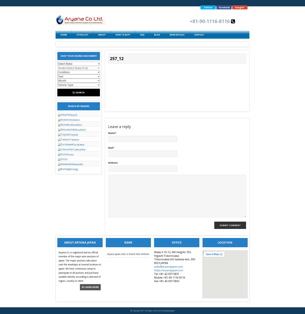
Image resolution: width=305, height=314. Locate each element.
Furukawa (78, 144)
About (102, 34)
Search (80, 92)
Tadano (74, 139)
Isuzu (70, 154)
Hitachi (73, 115)
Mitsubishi (79, 129)
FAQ (142, 34)
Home (64, 34)
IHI (66, 159)
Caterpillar (79, 149)
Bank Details (177, 34)
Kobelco (75, 120)
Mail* (111, 147)
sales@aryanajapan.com (168, 266)
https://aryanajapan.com (168, 270)
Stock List (82, 34)
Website (113, 162)
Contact (199, 34)
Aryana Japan (169, 310)
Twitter (208, 7)
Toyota (73, 134)
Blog (157, 34)
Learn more (91, 287)
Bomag (73, 169)
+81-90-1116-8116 (210, 21)
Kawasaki (77, 164)
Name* (112, 133)
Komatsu (76, 125)
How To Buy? (122, 34)
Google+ (240, 7)
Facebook (224, 7)
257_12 (117, 58)
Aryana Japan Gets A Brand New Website (128, 253)
